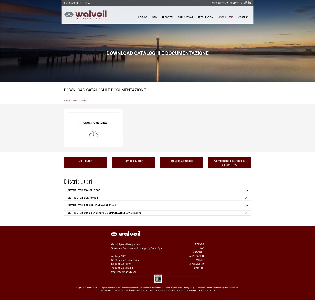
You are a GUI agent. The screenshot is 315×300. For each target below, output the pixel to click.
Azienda (142, 17)
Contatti (234, 3)
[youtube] (245, 3)
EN (81, 3)
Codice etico (176, 288)
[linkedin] (249, 3)
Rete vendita (205, 17)
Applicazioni (185, 17)
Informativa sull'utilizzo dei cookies (155, 288)
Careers (243, 17)
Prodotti (167, 17)
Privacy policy (188, 288)
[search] (242, 3)
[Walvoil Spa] (85, 14)
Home (67, 100)
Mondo (200, 260)
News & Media (225, 17)
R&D (154, 17)
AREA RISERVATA (220, 3)
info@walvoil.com (126, 272)
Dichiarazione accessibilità (127, 288)
